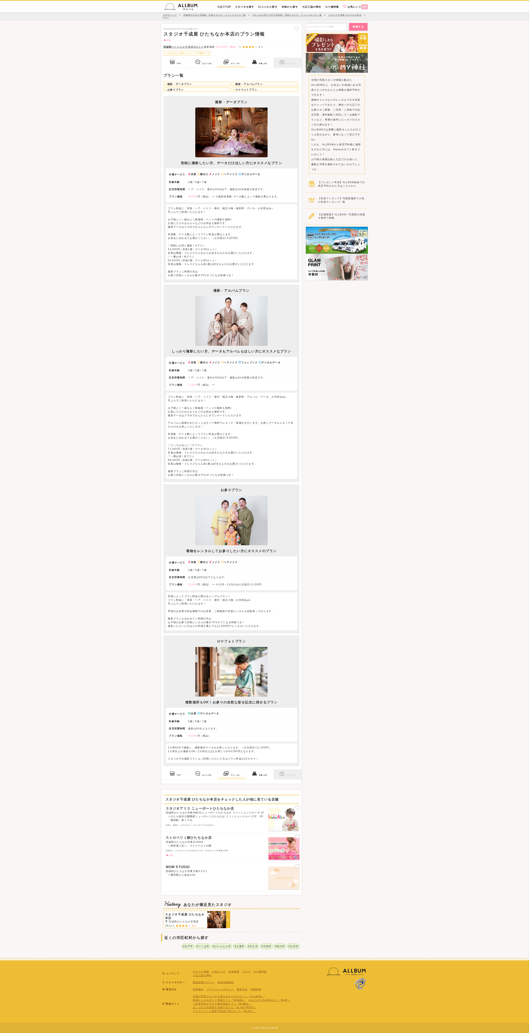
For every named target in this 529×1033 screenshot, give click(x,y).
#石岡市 (266, 946)
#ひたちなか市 (222, 946)
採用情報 (255, 989)
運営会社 (242, 989)
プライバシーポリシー (220, 989)
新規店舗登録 (225, 982)
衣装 (263, 63)
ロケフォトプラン (246, 89)
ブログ (246, 971)
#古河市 (293, 946)
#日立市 (253, 946)
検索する (358, 26)
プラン (234, 63)
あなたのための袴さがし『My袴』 (270, 1000)
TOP (179, 63)
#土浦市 (239, 946)
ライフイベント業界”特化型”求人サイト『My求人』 (224, 1011)
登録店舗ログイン (204, 982)
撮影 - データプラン (179, 84)
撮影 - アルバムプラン (249, 84)
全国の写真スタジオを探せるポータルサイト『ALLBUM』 (228, 996)
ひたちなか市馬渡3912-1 (183, 46)
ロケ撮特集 (260, 971)
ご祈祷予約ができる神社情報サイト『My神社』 (222, 1003)
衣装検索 (234, 971)
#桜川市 (280, 946)
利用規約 (198, 989)
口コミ (207, 63)
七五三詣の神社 (202, 975)
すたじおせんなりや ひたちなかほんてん (180, 29)
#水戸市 (188, 946)
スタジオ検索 (201, 971)
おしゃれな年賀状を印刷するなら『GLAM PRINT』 (225, 1007)
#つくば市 (203, 946)
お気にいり (357, 6)
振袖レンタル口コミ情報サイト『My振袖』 (219, 1000)
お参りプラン (175, 89)
